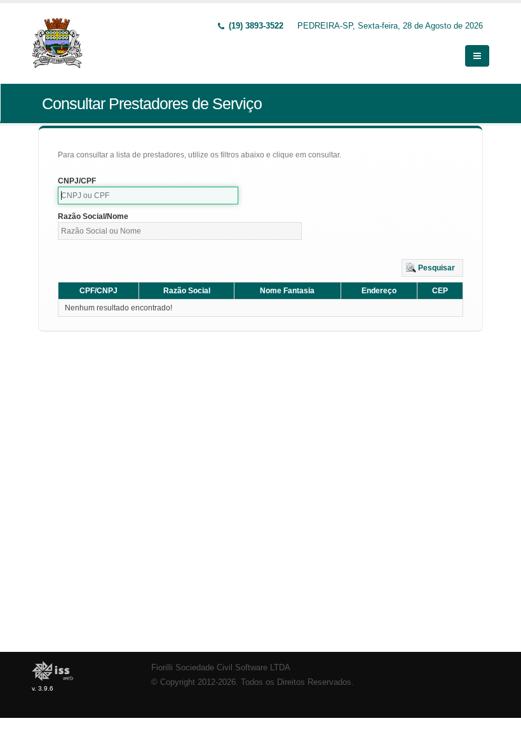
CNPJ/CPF (77, 180)
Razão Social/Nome (93, 216)
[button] (432, 268)
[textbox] (148, 195)
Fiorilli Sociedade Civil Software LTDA (220, 667)
